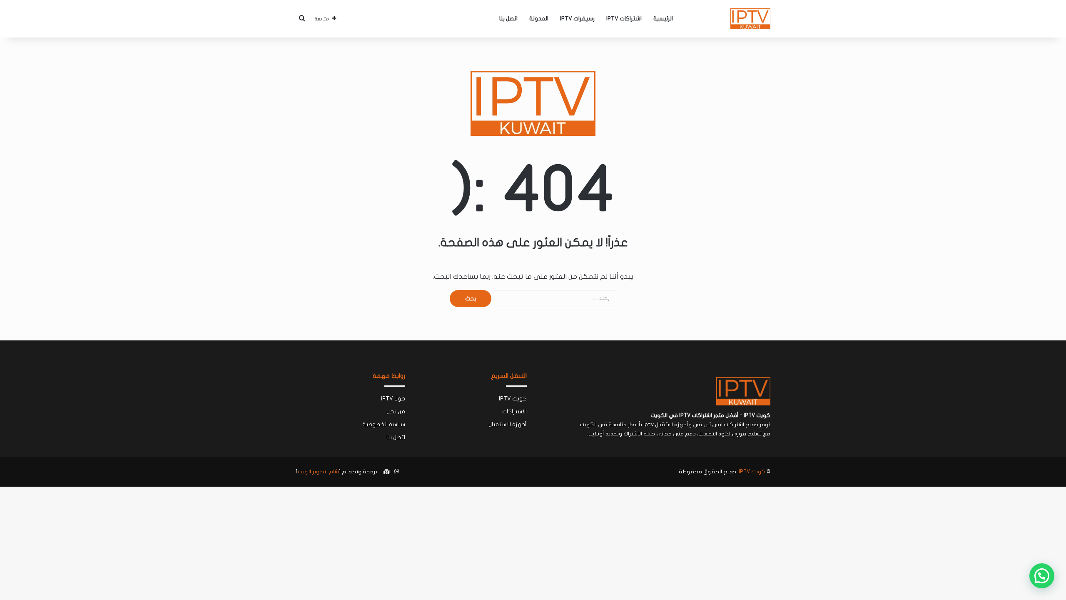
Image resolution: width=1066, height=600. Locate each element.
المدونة (538, 18)
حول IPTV (393, 399)
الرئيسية (663, 18)
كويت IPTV (513, 399)
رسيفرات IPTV (577, 18)
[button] (1041, 575)
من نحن (395, 412)
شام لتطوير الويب (318, 472)
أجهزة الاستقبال (507, 425)
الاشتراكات (514, 412)
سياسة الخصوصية (383, 425)
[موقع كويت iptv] (750, 18)
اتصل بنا (508, 18)
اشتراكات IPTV (624, 18)
